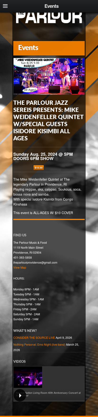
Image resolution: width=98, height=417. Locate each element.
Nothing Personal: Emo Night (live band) (39, 344)
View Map (19, 267)
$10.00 (39, 167)
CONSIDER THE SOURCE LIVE (34, 337)
